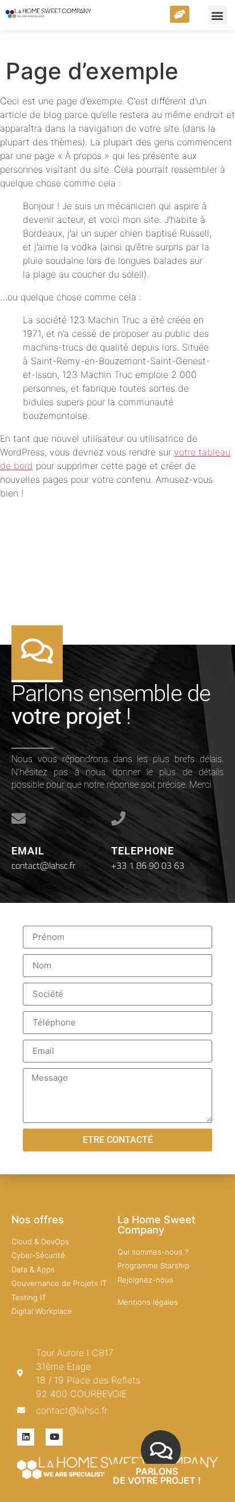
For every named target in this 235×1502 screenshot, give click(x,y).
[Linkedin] (25, 1437)
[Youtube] (54, 1437)
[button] (217, 15)
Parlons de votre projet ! (157, 1476)
